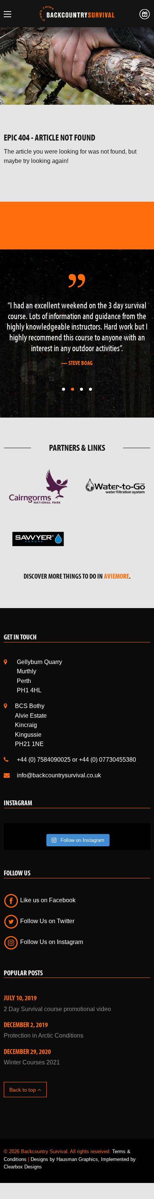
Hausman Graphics (77, 1159)
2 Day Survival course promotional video (57, 1009)
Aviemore (116, 576)
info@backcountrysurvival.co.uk (59, 775)
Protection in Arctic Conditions (43, 1035)
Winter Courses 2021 (32, 1062)
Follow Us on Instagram (51, 942)
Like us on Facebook (47, 900)
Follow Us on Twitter (46, 921)
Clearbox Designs (23, 1167)
